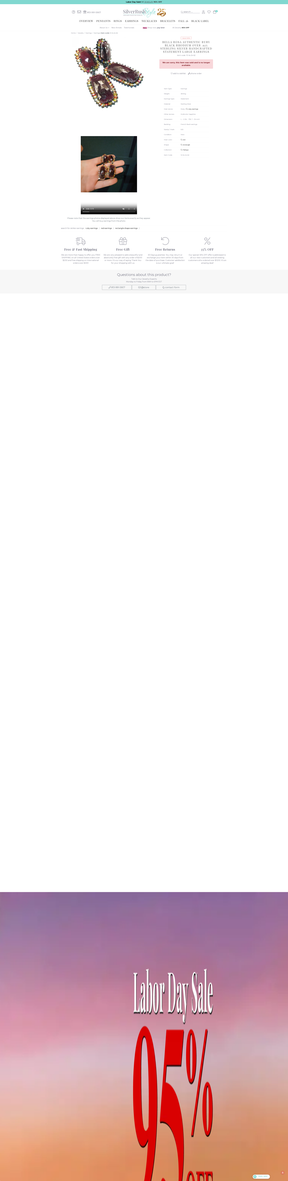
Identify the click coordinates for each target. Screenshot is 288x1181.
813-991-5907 (118, 287)
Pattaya (185, 150)
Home (73, 33)
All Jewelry (180, 28)
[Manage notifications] (283, 1172)
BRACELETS (167, 21)
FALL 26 (183, 21)
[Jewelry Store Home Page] (144, 12)
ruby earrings (193, 109)
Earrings (89, 33)
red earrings (106, 228)
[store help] (73, 12)
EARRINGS (131, 21)
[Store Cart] (214, 12)
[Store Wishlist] (209, 12)
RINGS (118, 21)
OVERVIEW (86, 21)
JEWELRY (148, 2)
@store (145, 287)
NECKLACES (149, 21)
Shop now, (156, 28)
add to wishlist (179, 73)
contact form (172, 287)
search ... (188, 11)
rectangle (186, 145)
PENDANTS (103, 21)
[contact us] (79, 12)
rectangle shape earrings (126, 228)
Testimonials (129, 28)
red (183, 140)
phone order (196, 73)
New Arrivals (116, 28)
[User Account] (204, 12)
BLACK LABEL (200, 21)
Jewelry (81, 33)
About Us (104, 28)
